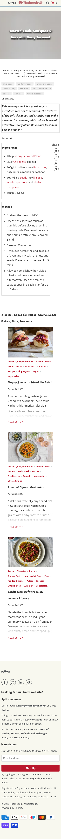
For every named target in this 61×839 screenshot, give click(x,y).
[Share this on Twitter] (56, 150)
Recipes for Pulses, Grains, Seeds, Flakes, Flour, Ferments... (31, 72)
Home (6, 70)
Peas (46, 576)
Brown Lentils (43, 361)
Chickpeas (8, 83)
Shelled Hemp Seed (42, 88)
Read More (15, 422)
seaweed (24, 88)
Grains (11, 471)
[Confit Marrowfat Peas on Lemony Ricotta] (30, 552)
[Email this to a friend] (56, 168)
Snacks (6, 93)
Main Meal (30, 366)
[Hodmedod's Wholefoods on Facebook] (5, 682)
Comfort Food (43, 466)
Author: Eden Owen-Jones (21, 571)
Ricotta (40, 580)
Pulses (42, 366)
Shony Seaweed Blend (27, 156)
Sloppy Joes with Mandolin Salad (30, 382)
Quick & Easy (9, 88)
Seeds (23, 177)
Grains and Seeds (44, 83)
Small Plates (14, 585)
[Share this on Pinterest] (56, 162)
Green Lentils (15, 366)
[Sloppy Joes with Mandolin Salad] (30, 342)
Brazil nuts (39, 167)
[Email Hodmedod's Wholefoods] (29, 682)
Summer (18, 93)
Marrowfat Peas (33, 576)
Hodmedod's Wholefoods (23, 803)
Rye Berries (14, 476)
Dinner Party (14, 576)
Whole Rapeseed (34, 93)
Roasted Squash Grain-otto (26, 487)
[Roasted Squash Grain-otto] (30, 447)
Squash (27, 476)
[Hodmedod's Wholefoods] (30, 3)
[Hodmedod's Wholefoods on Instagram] (13, 682)
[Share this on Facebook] (56, 156)
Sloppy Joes (24, 371)
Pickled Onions (15, 580)
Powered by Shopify (12, 807)
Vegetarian (14, 376)
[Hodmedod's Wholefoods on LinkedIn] (21, 682)
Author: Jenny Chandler (20, 361)
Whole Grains (15, 480)
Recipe (11, 371)
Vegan (36, 371)
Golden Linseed (24, 83)
